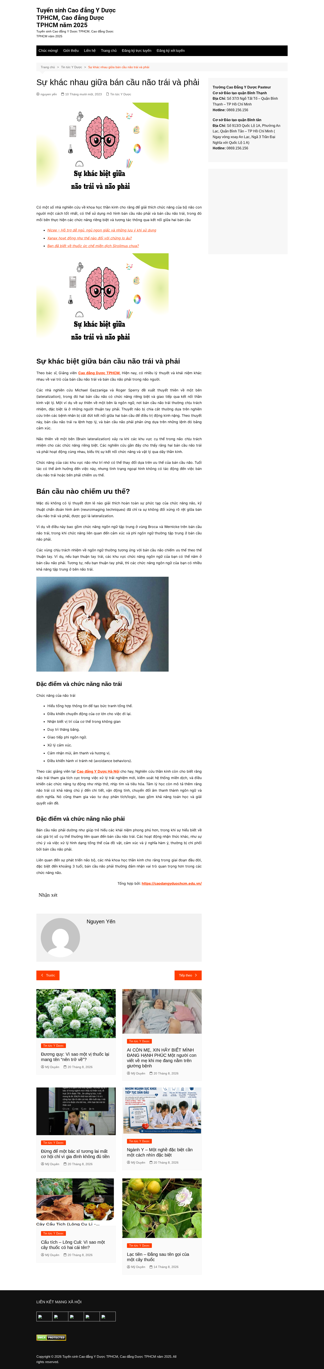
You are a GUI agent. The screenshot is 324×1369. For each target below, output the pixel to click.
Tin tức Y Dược (120, 94)
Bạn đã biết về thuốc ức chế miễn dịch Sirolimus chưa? (93, 246)
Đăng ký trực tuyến (136, 51)
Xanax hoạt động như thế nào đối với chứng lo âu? (89, 238)
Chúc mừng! (48, 51)
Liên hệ (90, 51)
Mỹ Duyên (52, 1067)
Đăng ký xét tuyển (171, 51)
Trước (50, 975)
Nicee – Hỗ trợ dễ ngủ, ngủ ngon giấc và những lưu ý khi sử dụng (101, 230)
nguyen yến (49, 94)
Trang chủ (109, 51)
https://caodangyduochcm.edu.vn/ (172, 883)
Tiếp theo (185, 975)
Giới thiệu (71, 51)
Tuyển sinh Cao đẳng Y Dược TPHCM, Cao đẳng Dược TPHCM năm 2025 (76, 18)
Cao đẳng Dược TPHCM (99, 373)
